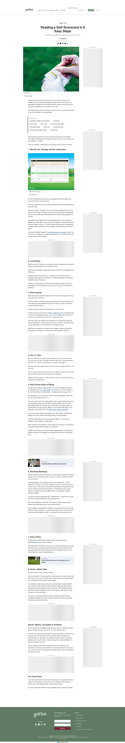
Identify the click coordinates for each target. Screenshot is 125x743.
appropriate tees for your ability (57, 232)
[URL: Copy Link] (67, 43)
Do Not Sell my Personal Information (84, 729)
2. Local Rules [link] (56, 120)
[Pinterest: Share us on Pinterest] (63, 43)
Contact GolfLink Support (81, 720)
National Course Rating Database (58, 410)
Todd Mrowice (63, 38)
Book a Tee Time (42, 10)
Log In (97, 10)
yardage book (57, 313)
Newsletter (81, 10)
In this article (33, 118)
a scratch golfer (45, 390)
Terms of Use (79, 726)
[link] (51, 463)
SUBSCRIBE (62, 728)
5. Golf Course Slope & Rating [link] (57, 124)
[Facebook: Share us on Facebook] (58, 43)
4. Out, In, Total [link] (43, 124)
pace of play (37, 542)
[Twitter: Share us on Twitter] (60, 43)
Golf (65, 23)
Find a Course (50, 10)
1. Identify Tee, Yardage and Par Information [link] (40, 120)
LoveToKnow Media (63, 736)
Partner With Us (79, 718)
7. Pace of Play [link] (46, 127)
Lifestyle (61, 23)
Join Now (91, 10)
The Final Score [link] (54, 130)
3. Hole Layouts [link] (33, 124)
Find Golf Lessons (72, 8)
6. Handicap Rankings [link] (35, 127)
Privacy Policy (79, 723)
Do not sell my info (62, 738)
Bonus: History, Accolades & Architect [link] (38, 130)
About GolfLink (79, 715)
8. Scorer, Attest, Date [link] (58, 127)
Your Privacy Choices (64, 742)
